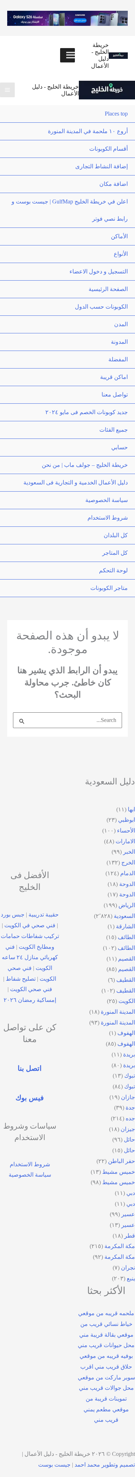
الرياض (126, 905)
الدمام (127, 873)
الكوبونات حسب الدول (101, 307)
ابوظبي (126, 820)
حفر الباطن (121, 1161)
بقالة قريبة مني (97, 1335)
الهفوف (126, 1033)
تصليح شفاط (21, 979)
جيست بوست (54, 1465)
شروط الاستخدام (107, 518)
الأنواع (121, 254)
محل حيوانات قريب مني (106, 1345)
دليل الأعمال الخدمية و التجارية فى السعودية (75, 482)
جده (130, 1118)
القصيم (126, 959)
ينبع (131, 1278)
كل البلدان (116, 535)
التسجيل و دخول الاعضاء (98, 271)
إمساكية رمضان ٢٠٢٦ (30, 1000)
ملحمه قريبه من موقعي (106, 1313)
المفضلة (118, 359)
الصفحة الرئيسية (108, 289)
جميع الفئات (113, 430)
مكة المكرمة (119, 1246)
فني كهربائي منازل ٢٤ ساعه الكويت (30, 957)
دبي (130, 1193)
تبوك (129, 1076)
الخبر (129, 852)
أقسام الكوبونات (108, 149)
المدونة (119, 342)
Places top (116, 114)
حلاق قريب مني (113, 1367)
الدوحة (127, 884)
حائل (129, 1139)
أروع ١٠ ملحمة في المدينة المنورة (88, 131)
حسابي (119, 447)
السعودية (124, 916)
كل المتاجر (115, 553)
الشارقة (125, 926)
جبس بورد (12, 914)
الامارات (125, 841)
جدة (130, 1108)
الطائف (126, 937)
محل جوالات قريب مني (106, 1388)
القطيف (125, 980)
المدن (121, 324)
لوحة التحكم (113, 570)
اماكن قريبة (114, 377)
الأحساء (126, 830)
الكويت (126, 1001)
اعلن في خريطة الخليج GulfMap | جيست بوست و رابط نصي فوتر (70, 210)
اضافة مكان (113, 184)
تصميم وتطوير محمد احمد (105, 1465)
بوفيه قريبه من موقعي (106, 1356)
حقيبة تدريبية (43, 914)
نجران (128, 1268)
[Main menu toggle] (7, 90)
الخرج (128, 862)
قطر (129, 1236)
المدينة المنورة (118, 1012)
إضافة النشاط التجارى (101, 166)
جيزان (128, 1129)
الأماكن (119, 236)
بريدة (129, 1054)
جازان (128, 1097)
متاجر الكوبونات (109, 588)
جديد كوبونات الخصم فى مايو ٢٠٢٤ (86, 412)
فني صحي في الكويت (29, 925)
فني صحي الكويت (31, 989)
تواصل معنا (115, 394)
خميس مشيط (118, 1172)
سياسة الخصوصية (106, 500)
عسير (128, 1214)
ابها (131, 809)
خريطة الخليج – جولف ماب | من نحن (85, 465)
